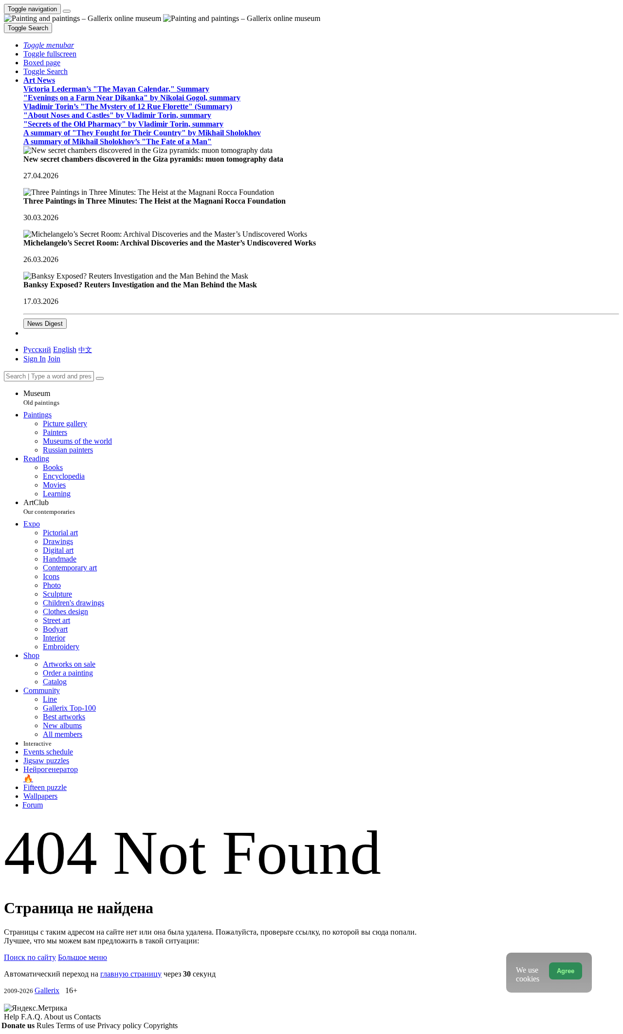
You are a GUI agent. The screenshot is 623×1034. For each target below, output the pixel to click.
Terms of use (76, 1025)
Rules (46, 1025)
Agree (565, 971)
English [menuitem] (64, 349)
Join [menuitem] (54, 359)
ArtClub (49, 506)
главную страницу (131, 974)
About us (59, 1017)
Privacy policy (120, 1025)
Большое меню (82, 957)
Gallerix (47, 990)
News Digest (45, 323)
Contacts (87, 1017)
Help (12, 1017)
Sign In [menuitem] (34, 359)
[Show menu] (67, 11)
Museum (41, 397)
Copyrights (161, 1025)
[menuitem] (85, 349)
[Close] (100, 378)
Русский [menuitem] (37, 349)
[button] (48, 45)
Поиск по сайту (30, 957)
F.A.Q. (32, 1017)
